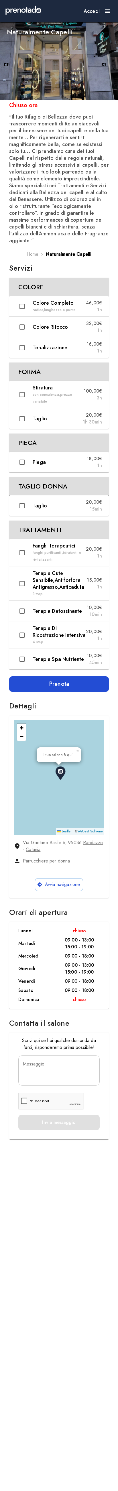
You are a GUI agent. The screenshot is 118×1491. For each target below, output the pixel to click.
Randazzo (93, 842)
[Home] (23, 11)
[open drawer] (107, 11)
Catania (33, 849)
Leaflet (66, 831)
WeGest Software (90, 831)
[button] (59, 287)
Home (33, 254)
